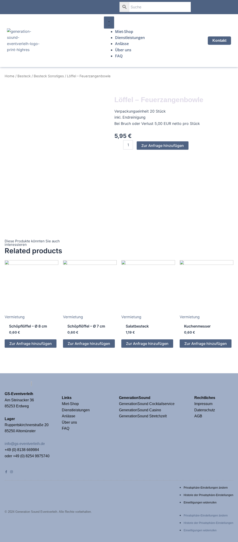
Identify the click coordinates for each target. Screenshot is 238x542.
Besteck (24, 76)
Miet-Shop (70, 404)
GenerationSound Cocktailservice (147, 404)
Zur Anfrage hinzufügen (162, 145)
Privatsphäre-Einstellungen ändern (206, 487)
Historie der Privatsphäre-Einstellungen (208, 495)
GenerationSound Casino (140, 410)
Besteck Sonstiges (49, 76)
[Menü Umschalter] (109, 22)
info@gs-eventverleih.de (25, 444)
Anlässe (68, 416)
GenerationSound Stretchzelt (143, 416)
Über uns (69, 422)
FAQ (65, 428)
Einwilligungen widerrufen (200, 502)
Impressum (203, 404)
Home (9, 76)
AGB (198, 416)
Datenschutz (204, 410)
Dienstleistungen (76, 410)
